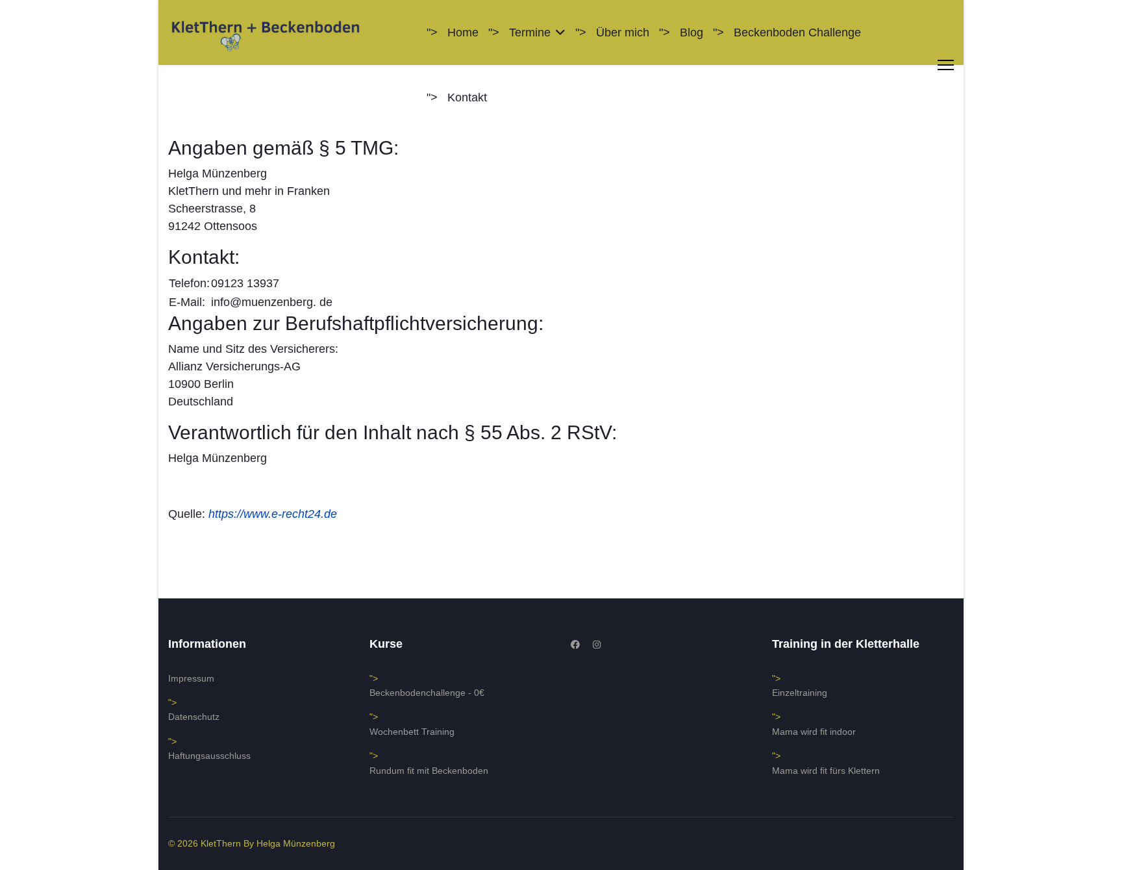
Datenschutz (193, 716)
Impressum (191, 678)
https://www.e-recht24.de (272, 513)
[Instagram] (597, 644)
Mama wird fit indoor (814, 731)
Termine (530, 32)
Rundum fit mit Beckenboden (428, 770)
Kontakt (467, 97)
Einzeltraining (799, 692)
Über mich (622, 32)
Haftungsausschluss (209, 755)
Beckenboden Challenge (797, 32)
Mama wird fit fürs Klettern (826, 770)
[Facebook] (575, 644)
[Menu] (946, 64)
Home (463, 32)
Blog (691, 32)
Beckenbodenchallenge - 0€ (426, 692)
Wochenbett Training (412, 731)
